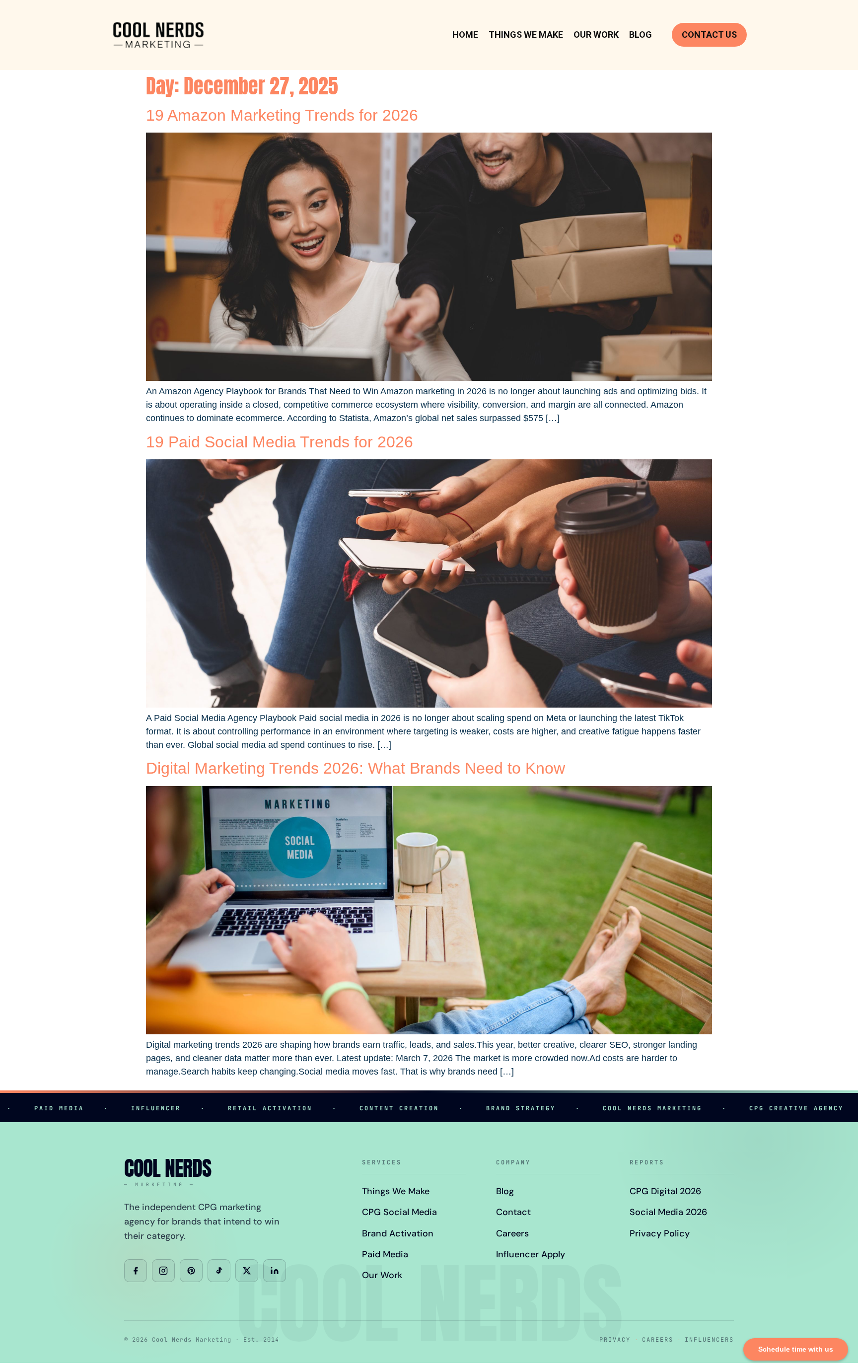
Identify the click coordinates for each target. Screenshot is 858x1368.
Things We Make (526, 34)
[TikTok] (219, 1270)
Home (465, 34)
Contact (513, 1212)
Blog (640, 34)
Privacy (615, 1340)
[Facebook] (135, 1270)
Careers (512, 1233)
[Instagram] (163, 1270)
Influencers (709, 1340)
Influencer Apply (530, 1254)
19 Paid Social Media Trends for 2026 (279, 442)
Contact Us (709, 34)
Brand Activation (397, 1233)
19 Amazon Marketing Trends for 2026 (282, 115)
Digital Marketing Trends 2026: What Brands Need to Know (355, 768)
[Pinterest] (191, 1270)
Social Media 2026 (668, 1212)
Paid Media (385, 1254)
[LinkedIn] (274, 1270)
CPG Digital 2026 (665, 1191)
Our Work (596, 34)
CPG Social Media (399, 1212)
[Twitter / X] (246, 1270)
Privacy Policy (660, 1233)
